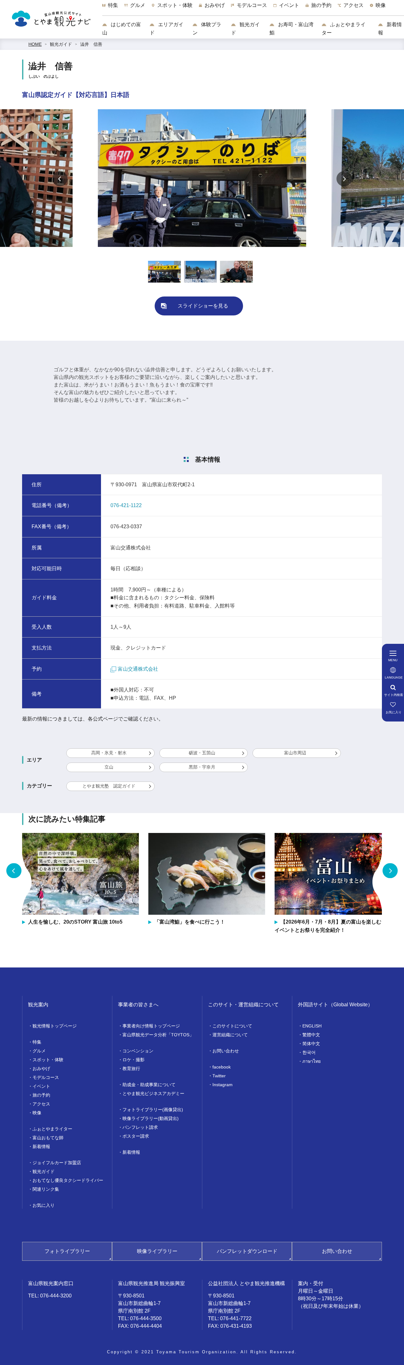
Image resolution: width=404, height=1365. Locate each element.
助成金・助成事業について (148, 1084)
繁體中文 (311, 1034)
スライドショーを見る (203, 305)
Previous (60, 178)
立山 (108, 766)
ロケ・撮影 (133, 1059)
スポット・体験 (48, 1059)
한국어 (309, 1052)
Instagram (222, 1084)
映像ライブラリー (157, 1251)
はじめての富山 (121, 28)
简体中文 (311, 1043)
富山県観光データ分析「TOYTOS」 (158, 1034)
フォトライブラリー (67, 1251)
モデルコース (46, 1077)
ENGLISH (312, 1025)
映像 (37, 1112)
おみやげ (41, 1068)
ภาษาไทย (311, 1061)
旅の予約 (41, 1095)
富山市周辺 (295, 752)
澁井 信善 (91, 44)
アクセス (41, 1103)
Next (344, 178)
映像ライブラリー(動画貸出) (150, 1118)
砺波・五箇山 (202, 752)
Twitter (219, 1075)
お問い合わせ (225, 1050)
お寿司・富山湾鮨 (291, 28)
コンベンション (137, 1050)
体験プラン (207, 28)
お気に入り (44, 1205)
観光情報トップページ (55, 1025)
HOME (35, 44)
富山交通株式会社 (138, 669)
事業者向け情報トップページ (151, 1025)
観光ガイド (245, 28)
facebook (221, 1066)
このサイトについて (232, 1025)
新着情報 (390, 28)
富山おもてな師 (48, 1137)
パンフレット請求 (140, 1127)
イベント (41, 1086)
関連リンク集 (46, 1189)
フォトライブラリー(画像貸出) (152, 1109)
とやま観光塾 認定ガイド (108, 785)
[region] (253, 8)
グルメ (39, 1050)
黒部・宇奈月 (202, 766)
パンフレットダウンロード (247, 1251)
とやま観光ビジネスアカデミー (153, 1093)
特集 (37, 1042)
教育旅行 (131, 1068)
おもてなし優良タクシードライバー (68, 1180)
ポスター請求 (135, 1136)
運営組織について (230, 1034)
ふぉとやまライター (343, 28)
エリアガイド (166, 28)
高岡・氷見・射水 (109, 752)
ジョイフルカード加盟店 (57, 1162)
